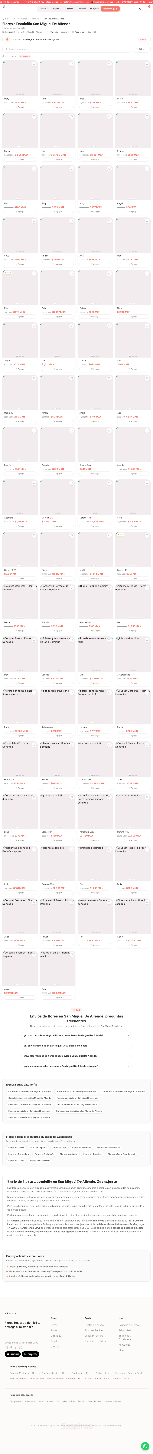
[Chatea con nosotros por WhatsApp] (145, 1446)
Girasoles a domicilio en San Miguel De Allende (29, 1098)
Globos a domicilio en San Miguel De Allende (77, 1104)
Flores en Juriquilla (68, 1154)
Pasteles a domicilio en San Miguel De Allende (29, 1111)
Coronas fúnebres (112, 1401)
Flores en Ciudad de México (45, 1373)
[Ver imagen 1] (17, 94)
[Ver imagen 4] (22, 94)
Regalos (55, 1341)
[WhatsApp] (20, 1347)
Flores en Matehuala (81, 1147)
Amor (40, 1401)
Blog (121, 1350)
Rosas (54, 1330)
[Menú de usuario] (140, 9)
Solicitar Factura (94, 1335)
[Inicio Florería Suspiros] (25, 1314)
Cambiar (142, 39)
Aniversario (30, 1401)
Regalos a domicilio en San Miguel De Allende (77, 1098)
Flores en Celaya (16, 1147)
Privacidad (125, 1330)
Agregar (21, 107)
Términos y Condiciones (126, 1337)
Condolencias (94, 1401)
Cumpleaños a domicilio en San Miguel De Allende (79, 1111)
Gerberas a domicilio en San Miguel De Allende (123, 1091)
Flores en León (37, 1378)
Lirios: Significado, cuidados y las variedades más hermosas (37, 1266)
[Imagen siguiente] (34, 78)
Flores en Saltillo (135, 1373)
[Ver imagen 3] (20, 94)
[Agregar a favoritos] (34, 64)
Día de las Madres (66, 1401)
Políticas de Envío (129, 1324)
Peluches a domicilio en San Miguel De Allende (29, 1104)
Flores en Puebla (94, 1373)
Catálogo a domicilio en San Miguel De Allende (29, 1091)
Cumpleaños (16, 1401)
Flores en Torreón (18, 1378)
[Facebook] (11, 1347)
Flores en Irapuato (38, 1147)
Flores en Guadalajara (40, 1160)
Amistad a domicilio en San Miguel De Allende (29, 1117)
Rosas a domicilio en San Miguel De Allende (76, 1091)
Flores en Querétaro (92, 1154)
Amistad (50, 1401)
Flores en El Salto (16, 1160)
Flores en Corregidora (18, 1154)
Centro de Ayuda (94, 1324)
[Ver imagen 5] (23, 94)
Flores (54, 1324)
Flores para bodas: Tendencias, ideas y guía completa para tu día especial (44, 1271)
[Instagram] (6, 1347)
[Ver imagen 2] (19, 94)
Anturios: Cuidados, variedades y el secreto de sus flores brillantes (40, 1276)
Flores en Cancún (121, 1378)
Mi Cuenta (124, 1344)
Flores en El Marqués (44, 1154)
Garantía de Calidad (96, 1341)
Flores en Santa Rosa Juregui (121, 1154)
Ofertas (55, 1346)
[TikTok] (15, 1347)
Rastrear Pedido (94, 1330)
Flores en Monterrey (19, 1373)
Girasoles (56, 1335)
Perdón (81, 1401)
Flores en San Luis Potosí (108, 1147)
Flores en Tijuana (74, 1378)
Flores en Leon (59, 1147)
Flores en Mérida (55, 1378)
